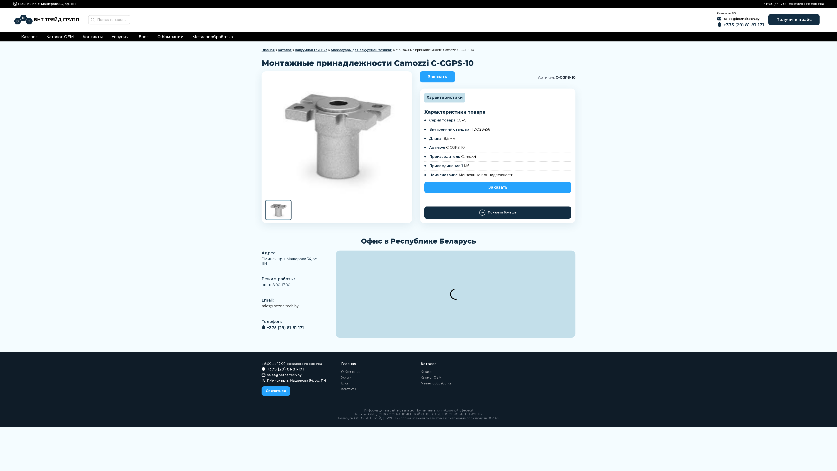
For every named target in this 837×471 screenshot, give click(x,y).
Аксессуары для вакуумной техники (361, 50)
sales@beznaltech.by (280, 306)
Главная (268, 50)
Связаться (276, 391)
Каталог (29, 36)
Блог (144, 36)
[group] (337, 135)
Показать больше (502, 212)
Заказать (437, 76)
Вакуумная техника (311, 50)
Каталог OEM (60, 36)
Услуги (119, 36)
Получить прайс (794, 19)
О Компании (170, 36)
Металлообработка (212, 36)
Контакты (93, 36)
